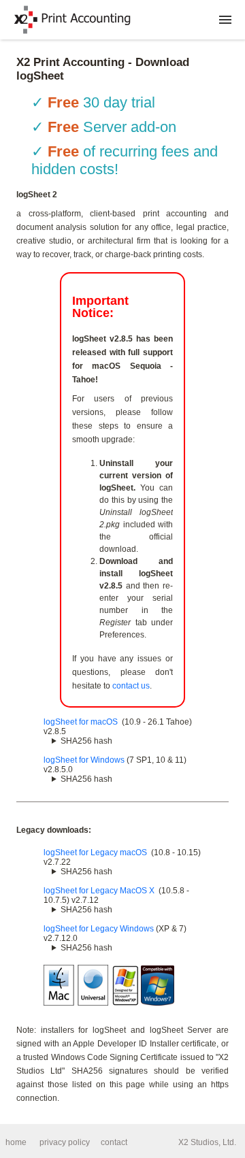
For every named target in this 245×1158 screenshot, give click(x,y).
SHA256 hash (86, 741)
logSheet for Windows (84, 760)
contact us (131, 686)
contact (114, 1142)
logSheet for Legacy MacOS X (99, 890)
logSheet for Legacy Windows (99, 928)
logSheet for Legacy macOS (95, 852)
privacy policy (64, 1142)
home (16, 1142)
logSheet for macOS (81, 722)
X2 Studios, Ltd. (207, 1142)
